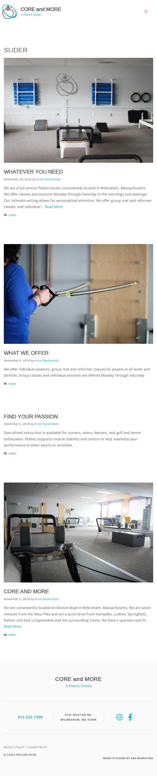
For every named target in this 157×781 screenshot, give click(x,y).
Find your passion (31, 417)
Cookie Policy (37, 747)
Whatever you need (33, 172)
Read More (54, 206)
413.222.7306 (30, 717)
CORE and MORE (41, 9)
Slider (12, 215)
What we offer (26, 353)
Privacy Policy (14, 747)
